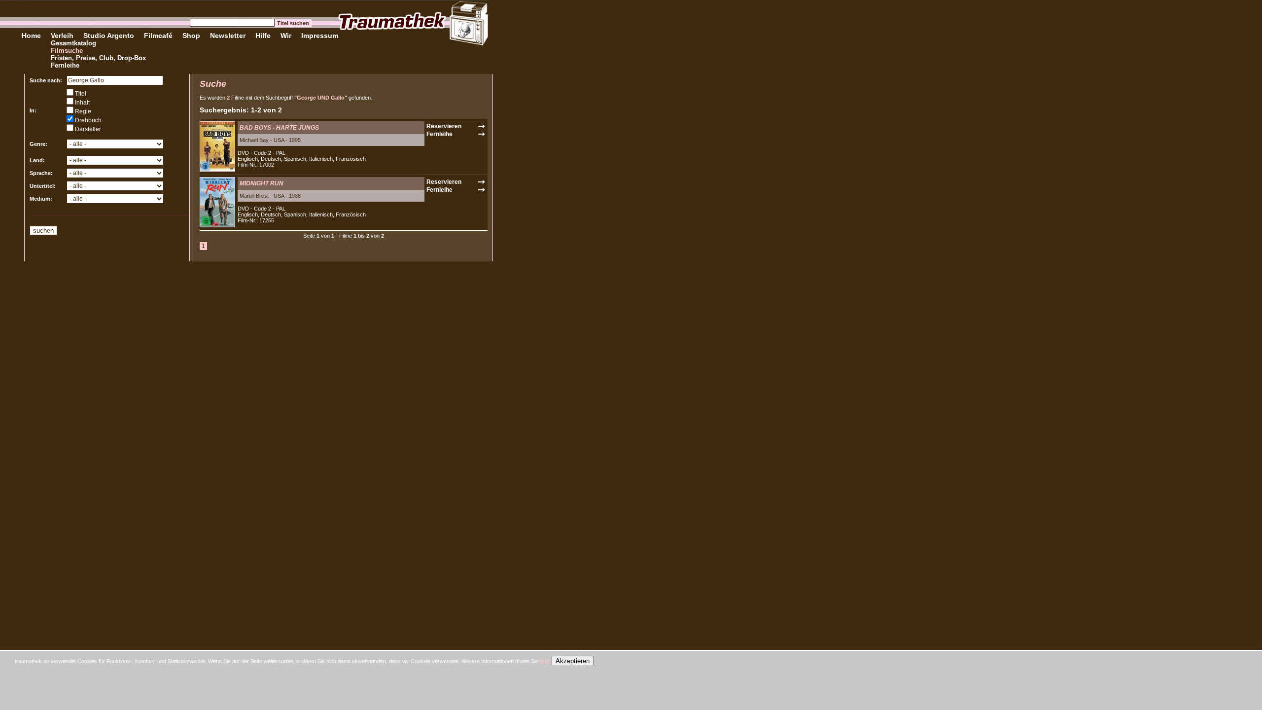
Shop (191, 35)
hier (545, 661)
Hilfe (263, 35)
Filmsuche (67, 50)
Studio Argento (108, 35)
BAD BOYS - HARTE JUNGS (279, 127)
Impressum (319, 35)
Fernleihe (65, 65)
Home (31, 35)
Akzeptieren (573, 661)
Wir (285, 35)
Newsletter (227, 35)
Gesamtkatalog (73, 43)
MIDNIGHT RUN (261, 183)
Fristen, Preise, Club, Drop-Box (98, 58)
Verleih (62, 35)
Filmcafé (158, 35)
